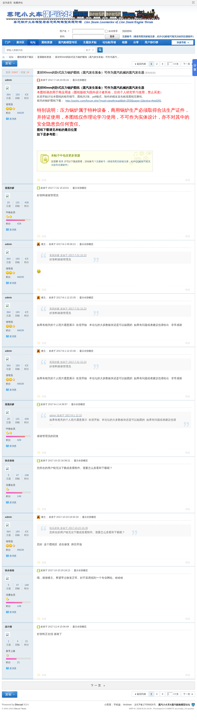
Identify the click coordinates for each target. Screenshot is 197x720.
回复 (44, 180)
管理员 (9, 104)
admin (8, 80)
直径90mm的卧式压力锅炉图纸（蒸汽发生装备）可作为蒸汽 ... (87, 57)
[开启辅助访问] (190, 2)
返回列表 (141, 64)
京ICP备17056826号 (145, 704)
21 (26, 641)
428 (27, 202)
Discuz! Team (20, 709)
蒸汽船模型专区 (67, 42)
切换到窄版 (193, 2)
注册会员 (10, 485)
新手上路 (10, 651)
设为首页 (7, 2)
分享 (136, 42)
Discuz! (19, 704)
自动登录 (113, 31)
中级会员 (10, 212)
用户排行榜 (151, 42)
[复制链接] (150, 72)
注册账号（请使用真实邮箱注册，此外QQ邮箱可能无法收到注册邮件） (158, 36)
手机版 (117, 704)
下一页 (186, 64)
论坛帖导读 (109, 42)
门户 (7, 42)
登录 (61, 161)
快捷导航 (181, 42)
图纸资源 (47, 42)
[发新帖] (9, 63)
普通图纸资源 (44, 57)
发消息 (12, 119)
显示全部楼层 (79, 80)
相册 (124, 42)
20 (8, 202)
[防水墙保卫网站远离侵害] (193, 704)
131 (18, 202)
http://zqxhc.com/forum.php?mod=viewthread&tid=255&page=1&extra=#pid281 (113, 100)
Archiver (127, 704)
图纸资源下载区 (25, 57)
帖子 (88, 50)
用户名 (63, 31)
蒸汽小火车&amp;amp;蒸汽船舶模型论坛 (3, 57)
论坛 (33, 42)
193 (18, 94)
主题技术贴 (90, 42)
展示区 (20, 42)
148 (27, 475)
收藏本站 (18, 2)
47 (17, 475)
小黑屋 (107, 704)
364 (9, 94)
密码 (62, 36)
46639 (20, 113)
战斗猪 (8, 626)
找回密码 (127, 31)
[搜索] (99, 50)
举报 (187, 180)
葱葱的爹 (9, 188)
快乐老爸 (9, 460)
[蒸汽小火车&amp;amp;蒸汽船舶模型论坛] (81, 26)
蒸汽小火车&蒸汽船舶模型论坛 (174, 704)
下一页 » (98, 685)
